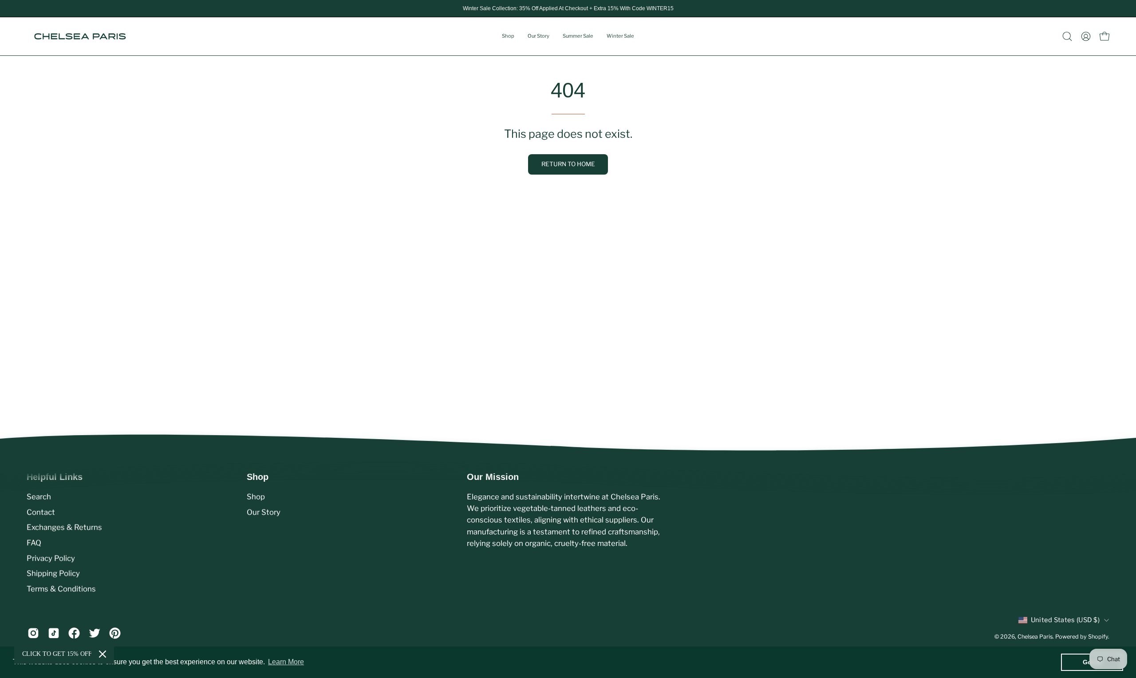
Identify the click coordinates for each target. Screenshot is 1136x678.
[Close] (102, 654)
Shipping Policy (53, 573)
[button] (1067, 36)
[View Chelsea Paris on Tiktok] (53, 633)
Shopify (1098, 636)
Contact (41, 511)
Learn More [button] (286, 662)
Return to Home (568, 164)
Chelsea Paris (1035, 636)
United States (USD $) (1065, 620)
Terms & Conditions (61, 588)
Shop (256, 496)
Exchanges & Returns (64, 527)
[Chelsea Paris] (80, 36)
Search (39, 496)
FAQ (34, 542)
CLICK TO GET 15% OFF (57, 654)
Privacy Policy (51, 557)
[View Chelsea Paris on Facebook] (74, 633)
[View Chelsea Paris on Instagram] (33, 633)
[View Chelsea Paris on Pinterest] (115, 633)
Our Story (263, 511)
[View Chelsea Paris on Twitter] (94, 633)
